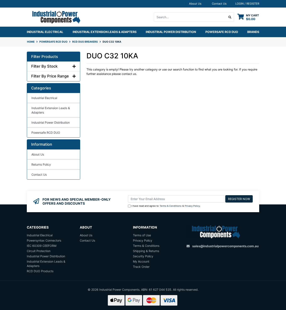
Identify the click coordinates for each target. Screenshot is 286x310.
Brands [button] (253, 32)
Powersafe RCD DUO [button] (221, 32)
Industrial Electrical (44, 98)
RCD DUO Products (40, 271)
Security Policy (143, 256)
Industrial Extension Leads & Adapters (50, 110)
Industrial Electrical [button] (45, 32)
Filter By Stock (44, 66)
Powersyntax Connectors (44, 240)
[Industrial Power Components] (53, 16)
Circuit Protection (38, 251)
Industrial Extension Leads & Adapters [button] (105, 32)
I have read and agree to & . (166, 205)
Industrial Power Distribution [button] (171, 32)
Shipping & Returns (146, 251)
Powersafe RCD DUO (45, 132)
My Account (141, 261)
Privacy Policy (192, 205)
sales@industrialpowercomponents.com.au (225, 246)
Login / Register (247, 3)
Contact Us (219, 3)
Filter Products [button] (44, 56)
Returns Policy (41, 164)
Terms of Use (142, 235)
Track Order (141, 266)
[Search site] (230, 17)
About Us (195, 3)
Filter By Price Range (50, 76)
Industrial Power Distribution (50, 122)
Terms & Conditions (171, 205)
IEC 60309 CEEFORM (41, 245)
